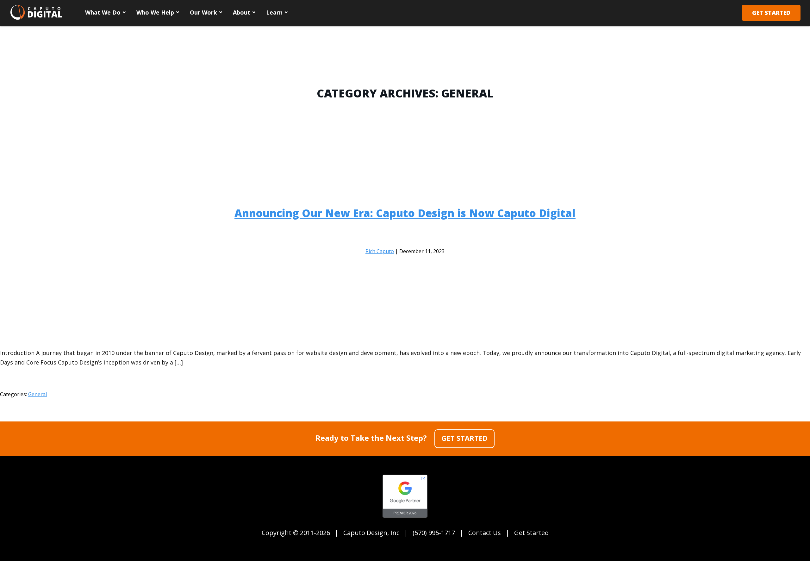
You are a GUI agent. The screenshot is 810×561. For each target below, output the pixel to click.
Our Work (203, 12)
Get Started (771, 12)
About (241, 12)
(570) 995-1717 (434, 532)
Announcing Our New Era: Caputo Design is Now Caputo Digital (405, 213)
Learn (274, 12)
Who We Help (155, 12)
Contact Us (484, 532)
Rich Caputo (379, 251)
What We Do (103, 12)
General (37, 394)
